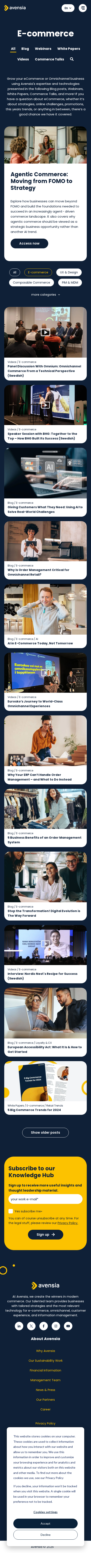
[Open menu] (83, 8)
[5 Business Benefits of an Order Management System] (45, 818)
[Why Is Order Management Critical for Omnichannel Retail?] (45, 550)
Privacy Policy (45, 1423)
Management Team (45, 1380)
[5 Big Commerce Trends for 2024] (45, 1088)
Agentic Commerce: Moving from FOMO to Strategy (41, 181)
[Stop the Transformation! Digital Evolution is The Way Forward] (45, 886)
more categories (43, 294)
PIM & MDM (70, 282)
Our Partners (45, 1400)
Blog (25, 48)
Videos (23, 59)
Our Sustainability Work (46, 1361)
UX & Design (69, 272)
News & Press (45, 1390)
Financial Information (45, 1370)
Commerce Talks (49, 59)
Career (45, 1409)
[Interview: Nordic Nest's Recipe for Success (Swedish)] (45, 954)
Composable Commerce (31, 282)
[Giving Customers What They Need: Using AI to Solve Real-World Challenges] (45, 482)
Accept (45, 1523)
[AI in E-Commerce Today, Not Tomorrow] (45, 616)
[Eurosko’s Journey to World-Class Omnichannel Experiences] (45, 682)
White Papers (68, 48)
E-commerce (38, 272)
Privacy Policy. (68, 1223)
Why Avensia (45, 1351)
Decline (46, 1534)
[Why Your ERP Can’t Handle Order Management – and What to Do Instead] (45, 750)
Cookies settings (45, 1512)
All (13, 48)
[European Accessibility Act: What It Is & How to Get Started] (45, 1022)
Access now (29, 243)
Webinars (43, 48)
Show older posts (45, 1132)
